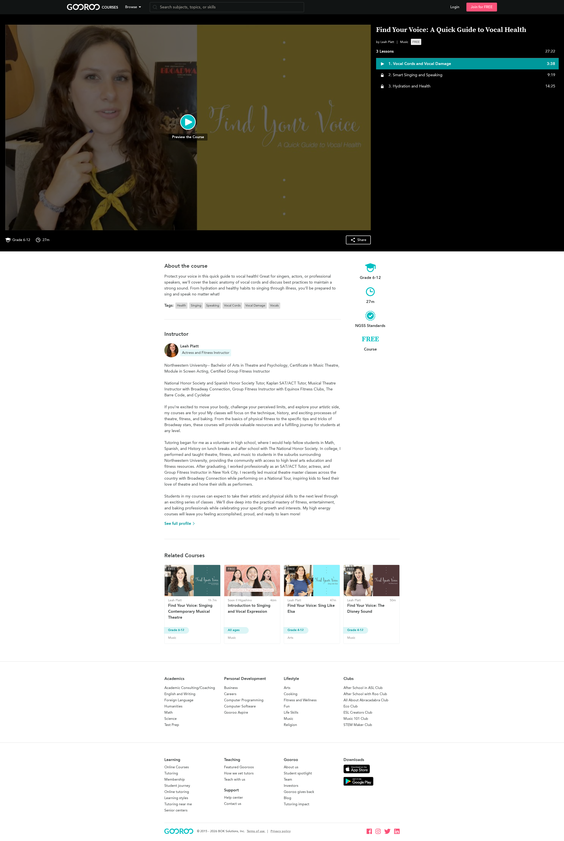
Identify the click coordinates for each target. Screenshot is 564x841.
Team (288, 779)
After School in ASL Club (363, 688)
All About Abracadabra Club (365, 700)
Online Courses (176, 767)
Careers (230, 694)
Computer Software (240, 706)
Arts (287, 688)
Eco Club (350, 706)
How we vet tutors (239, 773)
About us (291, 767)
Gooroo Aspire (236, 712)
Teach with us (234, 779)
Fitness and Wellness (300, 700)
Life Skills (291, 712)
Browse (131, 7)
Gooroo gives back (299, 792)
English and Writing (179, 694)
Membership (174, 779)
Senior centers (175, 810)
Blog (287, 798)
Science (170, 719)
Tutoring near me (178, 804)
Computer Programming (243, 700)
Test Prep (171, 725)
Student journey (177, 785)
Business (231, 688)
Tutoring (171, 773)
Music (288, 719)
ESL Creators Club (357, 712)
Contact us (232, 804)
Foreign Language (178, 700)
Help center (233, 797)
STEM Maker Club (357, 725)
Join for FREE (482, 7)
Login (454, 7)
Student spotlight (298, 773)
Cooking (290, 694)
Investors (291, 785)
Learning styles (176, 798)
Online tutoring (176, 792)
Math (168, 712)
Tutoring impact (296, 804)
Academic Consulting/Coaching (189, 688)
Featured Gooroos (239, 767)
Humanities (173, 706)
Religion (290, 725)
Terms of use (256, 831)
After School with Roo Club (365, 694)
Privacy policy (281, 831)
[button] (134, 7)
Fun (287, 706)
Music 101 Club (355, 719)
